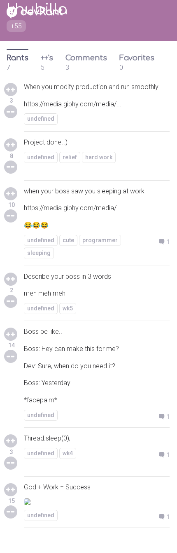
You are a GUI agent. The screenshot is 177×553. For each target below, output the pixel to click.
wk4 (68, 453)
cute (68, 240)
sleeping (39, 253)
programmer (100, 240)
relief (70, 157)
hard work (98, 157)
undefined (40, 118)
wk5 (68, 308)
